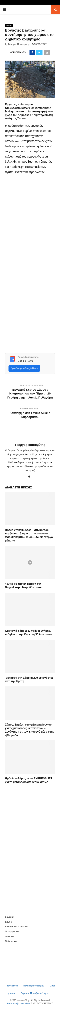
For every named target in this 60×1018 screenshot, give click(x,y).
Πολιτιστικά (11, 941)
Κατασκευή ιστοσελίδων (19, 1003)
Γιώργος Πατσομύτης (19, 44)
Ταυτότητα (12, 985)
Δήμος (8, 921)
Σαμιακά (9, 25)
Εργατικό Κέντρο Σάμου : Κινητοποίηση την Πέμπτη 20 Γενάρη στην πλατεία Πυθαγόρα (30, 393)
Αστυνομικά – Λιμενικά (16, 926)
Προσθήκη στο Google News (24, 368)
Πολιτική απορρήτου (33, 985)
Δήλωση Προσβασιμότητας (35, 993)
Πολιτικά (9, 936)
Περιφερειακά (12, 931)
